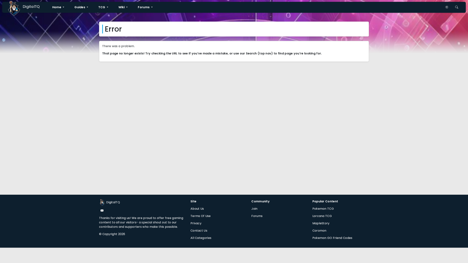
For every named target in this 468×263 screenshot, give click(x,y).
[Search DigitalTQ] (457, 7)
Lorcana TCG (322, 216)
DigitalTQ (31, 6)
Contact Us (198, 230)
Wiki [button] (122, 7)
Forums (257, 216)
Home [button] (57, 7)
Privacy (195, 223)
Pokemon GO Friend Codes (332, 238)
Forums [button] (144, 7)
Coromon (319, 230)
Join (254, 209)
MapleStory (321, 223)
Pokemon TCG (323, 209)
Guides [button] (80, 7)
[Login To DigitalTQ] (446, 7)
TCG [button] (102, 7)
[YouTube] (102, 211)
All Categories (200, 238)
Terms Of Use (200, 216)
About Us (197, 209)
